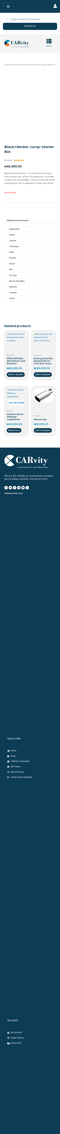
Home (6, 65)
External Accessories (19, 65)
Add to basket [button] (15, 374)
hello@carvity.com (13, 493)
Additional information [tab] (18, 220)
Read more (14, 430)
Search (30, 26)
